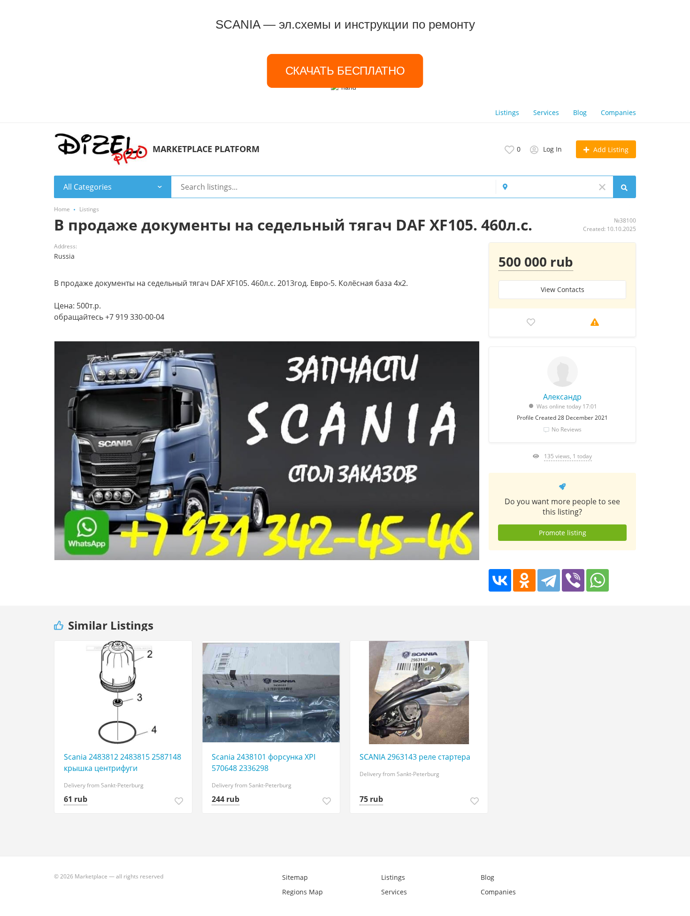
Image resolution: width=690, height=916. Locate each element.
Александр (562, 397)
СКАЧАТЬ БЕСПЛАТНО (345, 70)
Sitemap (295, 877)
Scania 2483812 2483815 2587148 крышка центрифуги (122, 762)
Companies (618, 112)
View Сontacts (562, 289)
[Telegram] (548, 580)
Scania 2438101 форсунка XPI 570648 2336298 (263, 762)
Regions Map (302, 891)
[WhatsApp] (597, 580)
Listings (507, 112)
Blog (580, 112)
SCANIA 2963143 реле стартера (415, 757)
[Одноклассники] (524, 580)
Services (546, 112)
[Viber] (573, 580)
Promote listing (562, 532)
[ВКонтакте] (500, 580)
